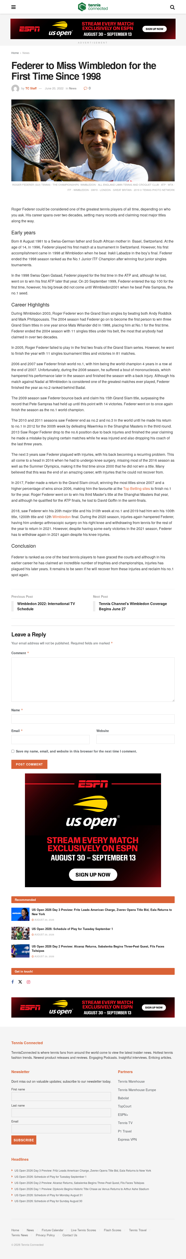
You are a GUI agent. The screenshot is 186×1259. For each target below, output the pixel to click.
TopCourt (124, 1106)
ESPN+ (123, 1114)
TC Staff (31, 88)
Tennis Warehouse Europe (137, 1089)
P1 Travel (125, 1131)
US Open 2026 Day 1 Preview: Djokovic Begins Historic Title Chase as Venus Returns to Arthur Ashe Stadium (82, 1189)
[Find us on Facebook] (12, 982)
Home (15, 53)
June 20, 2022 (54, 88)
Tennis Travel (138, 1230)
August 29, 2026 (44, 919)
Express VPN (127, 1139)
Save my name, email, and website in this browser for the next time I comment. (76, 751)
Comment (20, 653)
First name (18, 1089)
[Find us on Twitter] (20, 982)
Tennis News (19, 1235)
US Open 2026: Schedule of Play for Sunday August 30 (48, 1201)
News (25, 53)
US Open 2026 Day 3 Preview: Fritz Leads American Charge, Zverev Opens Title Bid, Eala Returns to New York (102, 911)
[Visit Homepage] (93, 6)
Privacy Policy (45, 1235)
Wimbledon (61, 516)
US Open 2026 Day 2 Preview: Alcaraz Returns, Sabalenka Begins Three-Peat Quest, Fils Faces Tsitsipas (98, 948)
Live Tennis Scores (83, 1230)
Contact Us (70, 1235)
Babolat (123, 1098)
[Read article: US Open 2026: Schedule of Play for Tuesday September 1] (20, 933)
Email (17, 730)
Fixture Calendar (52, 1230)
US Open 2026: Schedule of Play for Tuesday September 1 (72, 929)
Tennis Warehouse (131, 1081)
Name (17, 710)
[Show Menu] (13, 7)
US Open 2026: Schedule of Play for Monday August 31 (49, 1195)
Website (102, 730)
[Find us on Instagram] (28, 982)
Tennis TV (125, 1122)
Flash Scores (112, 1230)
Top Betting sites (136, 488)
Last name (18, 1105)
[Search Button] (172, 7)
